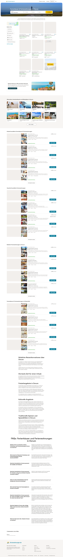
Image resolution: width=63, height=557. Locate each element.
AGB (38, 555)
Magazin (23, 549)
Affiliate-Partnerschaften (37, 551)
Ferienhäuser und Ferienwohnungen (36, 15)
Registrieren (52, 1)
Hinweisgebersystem (52, 555)
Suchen (49, 12)
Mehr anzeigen (31, 124)
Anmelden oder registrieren (12, 88)
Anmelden (47, 1)
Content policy (46, 555)
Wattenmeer (45, 15)
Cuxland (49, 15)
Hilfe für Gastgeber (37, 548)
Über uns (23, 548)
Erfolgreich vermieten (42, 1)
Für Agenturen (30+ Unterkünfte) (50, 548)
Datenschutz (42, 555)
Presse (35, 549)
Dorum (52, 15)
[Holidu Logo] (10, 1)
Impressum (35, 555)
